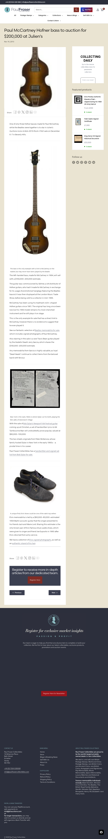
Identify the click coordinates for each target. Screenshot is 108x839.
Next (53, 593)
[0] (102, 10)
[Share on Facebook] (15, 113)
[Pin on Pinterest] (19, 113)
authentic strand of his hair (23, 543)
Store (42, 755)
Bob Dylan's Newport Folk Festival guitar (40, 424)
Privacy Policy (45, 774)
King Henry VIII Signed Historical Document (92, 137)
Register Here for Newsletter (54, 693)
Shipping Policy (46, 779)
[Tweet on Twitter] (23, 113)
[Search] (76, 9)
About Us (43, 762)
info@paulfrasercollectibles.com (16, 772)
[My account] (98, 10)
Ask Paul (88, 10)
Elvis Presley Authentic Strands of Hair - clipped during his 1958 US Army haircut (93, 100)
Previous (18, 593)
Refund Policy (45, 777)
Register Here (35, 580)
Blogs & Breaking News (48, 757)
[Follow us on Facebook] (73, 162)
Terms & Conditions (47, 782)
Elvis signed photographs (40, 540)
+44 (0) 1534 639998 (12, 768)
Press (42, 765)
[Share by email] (27, 113)
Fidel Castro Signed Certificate (91, 120)
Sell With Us (44, 760)
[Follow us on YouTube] (89, 162)
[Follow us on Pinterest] (85, 162)
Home (42, 752)
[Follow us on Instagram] (81, 162)
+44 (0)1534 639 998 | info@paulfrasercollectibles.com (25, 2)
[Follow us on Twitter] (77, 162)
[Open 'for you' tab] (101, 832)
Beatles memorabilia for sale (47, 330)
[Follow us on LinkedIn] (93, 162)
